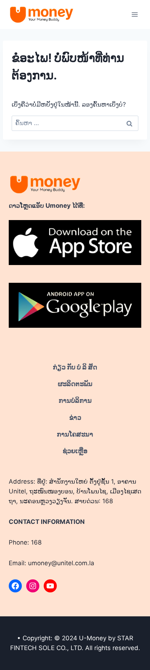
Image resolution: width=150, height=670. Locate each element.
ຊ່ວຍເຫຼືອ (75, 451)
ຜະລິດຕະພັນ (75, 384)
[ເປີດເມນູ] (134, 14)
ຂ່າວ (75, 417)
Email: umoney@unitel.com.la (51, 563)
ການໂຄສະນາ (75, 434)
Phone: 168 (25, 542)
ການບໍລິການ (75, 400)
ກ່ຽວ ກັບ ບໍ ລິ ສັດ (75, 367)
